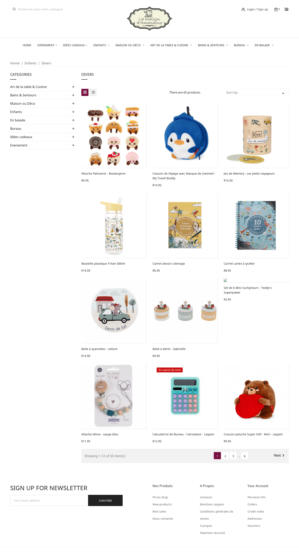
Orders (252, 504)
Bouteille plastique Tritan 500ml (103, 263)
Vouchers (254, 526)
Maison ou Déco (22, 103)
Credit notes (256, 511)
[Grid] (84, 92)
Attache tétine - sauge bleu (99, 434)
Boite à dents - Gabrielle (169, 349)
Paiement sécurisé (212, 533)
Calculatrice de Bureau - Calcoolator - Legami (183, 434)
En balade (17, 120)
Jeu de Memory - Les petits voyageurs (249, 173)
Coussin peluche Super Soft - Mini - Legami (253, 434)
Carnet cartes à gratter (239, 263)
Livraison (206, 497)
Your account (258, 486)
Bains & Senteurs (23, 95)
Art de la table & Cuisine (28, 87)
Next (280, 455)
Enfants (16, 112)
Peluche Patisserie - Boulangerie (103, 173)
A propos (206, 526)
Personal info (256, 497)
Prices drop (160, 497)
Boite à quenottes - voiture (99, 349)
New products (162, 504)
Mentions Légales (212, 504)
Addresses (255, 518)
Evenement (18, 145)
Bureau (15, 128)
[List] (93, 92)
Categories (21, 75)
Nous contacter (163, 518)
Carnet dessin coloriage (169, 263)
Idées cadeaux (21, 137)
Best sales (159, 511)
